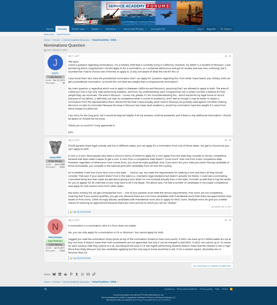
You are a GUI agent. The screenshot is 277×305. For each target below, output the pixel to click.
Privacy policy (206, 289)
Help (217, 289)
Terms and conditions (187, 289)
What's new (78, 28)
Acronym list (158, 28)
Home (49, 28)
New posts (49, 34)
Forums (62, 28)
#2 (230, 140)
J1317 (49, 50)
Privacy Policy (142, 300)
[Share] (226, 56)
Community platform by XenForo (138, 295)
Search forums (63, 34)
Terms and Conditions (161, 300)
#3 (230, 220)
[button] (87, 29)
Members (111, 28)
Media (95, 28)
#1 (230, 56)
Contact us (169, 289)
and (81, 212)
